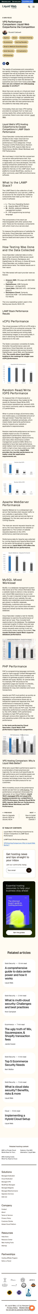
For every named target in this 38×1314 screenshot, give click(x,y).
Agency (6, 38)
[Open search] (29, 6)
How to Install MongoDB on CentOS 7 (30, 816)
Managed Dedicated (8, 1176)
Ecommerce (8, 42)
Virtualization (22, 51)
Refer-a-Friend (6, 1261)
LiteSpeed (6, 518)
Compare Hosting (26, 38)
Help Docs (5, 1236)
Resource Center (7, 1239)
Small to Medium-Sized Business (15, 46)
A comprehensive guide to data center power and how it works (18, 973)
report (15, 141)
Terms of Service (7, 1215)
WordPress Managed (8, 1185)
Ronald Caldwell (15, 32)
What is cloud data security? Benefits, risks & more (17, 1090)
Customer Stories (7, 1221)
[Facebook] (3, 63)
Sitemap (4, 1246)
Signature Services (8, 1194)
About (3, 1212)
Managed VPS (6, 1182)
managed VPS (13, 796)
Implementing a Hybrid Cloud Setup (17, 1117)
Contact (4, 1209)
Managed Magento (8, 1188)
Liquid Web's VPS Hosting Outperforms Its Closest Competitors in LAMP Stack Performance (18, 834)
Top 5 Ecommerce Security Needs (16, 1063)
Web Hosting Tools (8, 1242)
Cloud (15, 38)
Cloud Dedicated (7, 1179)
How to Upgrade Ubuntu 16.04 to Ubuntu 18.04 (8, 816)
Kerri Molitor (9, 1069)
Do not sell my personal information (19, 1310)
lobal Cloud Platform (9, 1224)
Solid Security (9, 51)
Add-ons (4, 1197)
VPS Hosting (8, 55)
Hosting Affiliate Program (9, 1258)
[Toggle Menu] (33, 7)
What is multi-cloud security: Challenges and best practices (18, 1003)
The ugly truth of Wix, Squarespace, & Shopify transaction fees (18, 1034)
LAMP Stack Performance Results (15, 839)
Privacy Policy (6, 1218)
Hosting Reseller (21, 42)
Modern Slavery (25, 1308)
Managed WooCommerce (10, 1191)
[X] (7, 63)
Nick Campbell (10, 1012)
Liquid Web (9, 983)
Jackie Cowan (10, 1044)
